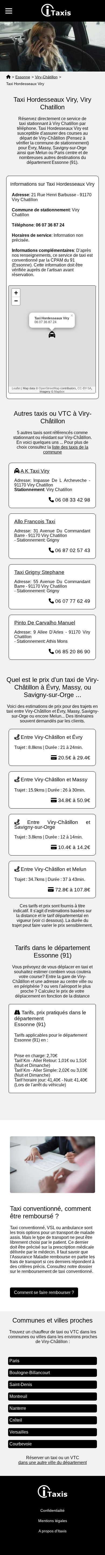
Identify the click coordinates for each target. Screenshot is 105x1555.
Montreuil (18, 1396)
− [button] (16, 301)
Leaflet (16, 388)
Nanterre (17, 1408)
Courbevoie (20, 1444)
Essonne (22, 77)
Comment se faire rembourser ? (44, 1292)
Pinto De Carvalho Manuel (44, 623)
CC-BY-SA (84, 388)
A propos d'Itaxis (52, 1531)
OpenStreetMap (49, 388)
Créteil (15, 1420)
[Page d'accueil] (8, 77)
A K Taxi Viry (35, 471)
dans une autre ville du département (52, 1462)
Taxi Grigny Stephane (39, 572)
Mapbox (59, 391)
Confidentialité (52, 1510)
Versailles (18, 1432)
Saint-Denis (20, 1384)
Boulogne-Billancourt (29, 1372)
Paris (14, 1360)
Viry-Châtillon (46, 77)
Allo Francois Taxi (34, 521)
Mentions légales (52, 1521)
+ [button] (16, 292)
